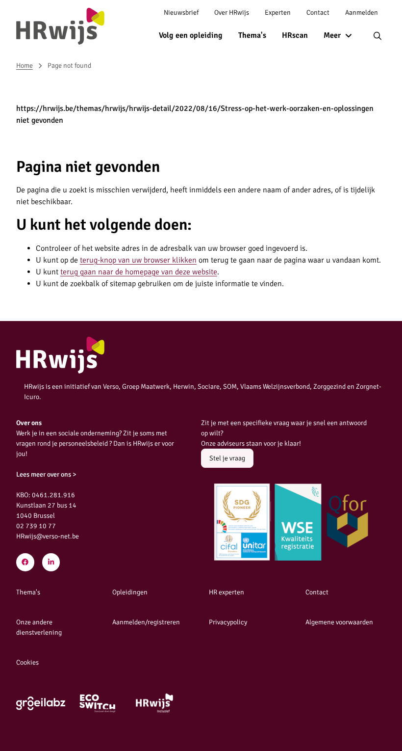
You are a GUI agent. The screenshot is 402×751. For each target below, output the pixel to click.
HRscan (295, 35)
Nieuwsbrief (181, 12)
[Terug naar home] (60, 26)
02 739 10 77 (36, 526)
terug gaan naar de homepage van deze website (138, 272)
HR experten (226, 592)
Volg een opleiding (191, 35)
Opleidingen (130, 592)
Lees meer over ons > (46, 474)
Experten (278, 12)
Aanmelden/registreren (146, 622)
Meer (332, 35)
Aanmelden (361, 12)
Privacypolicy (228, 622)
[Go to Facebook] (25, 562)
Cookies (27, 662)
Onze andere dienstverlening (39, 627)
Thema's (252, 35)
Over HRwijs (231, 12)
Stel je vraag (227, 458)
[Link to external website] (40, 703)
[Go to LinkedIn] (51, 562)
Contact (317, 12)
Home (24, 65)
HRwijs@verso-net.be (47, 536)
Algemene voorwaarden (339, 622)
